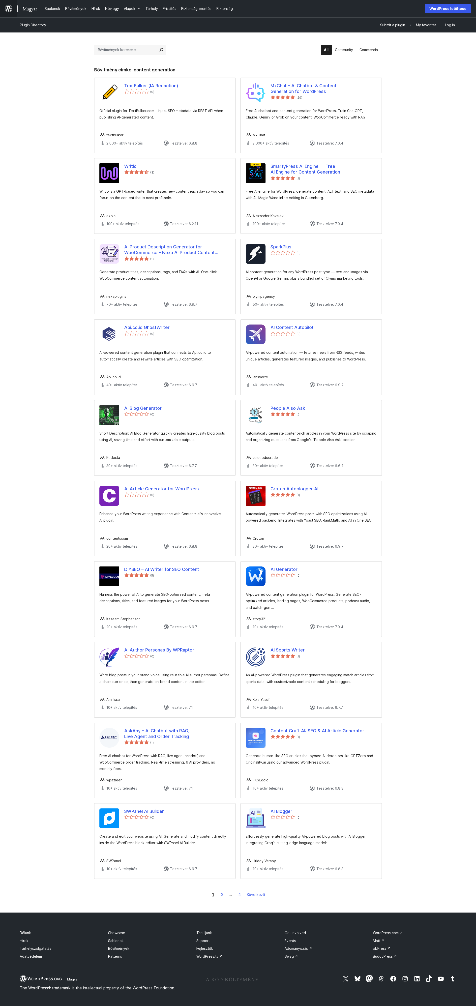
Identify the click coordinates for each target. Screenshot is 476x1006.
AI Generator (284, 569)
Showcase (116, 933)
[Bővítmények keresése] (161, 50)
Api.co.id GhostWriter (147, 327)
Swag (291, 956)
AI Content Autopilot (292, 327)
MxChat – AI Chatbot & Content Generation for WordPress (303, 88)
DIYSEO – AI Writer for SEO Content (161, 569)
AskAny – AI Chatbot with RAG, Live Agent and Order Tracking (156, 733)
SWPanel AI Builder (144, 811)
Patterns (115, 956)
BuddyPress (385, 956)
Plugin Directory (33, 25)
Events (290, 941)
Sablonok (116, 941)
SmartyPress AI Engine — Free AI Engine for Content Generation (305, 169)
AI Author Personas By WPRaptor (159, 649)
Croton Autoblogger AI (294, 488)
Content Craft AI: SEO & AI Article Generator (317, 730)
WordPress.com (388, 933)
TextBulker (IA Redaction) (151, 85)
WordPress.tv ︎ (209, 956)
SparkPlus (280, 246)
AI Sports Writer (287, 649)
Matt (379, 941)
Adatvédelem (31, 956)
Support (203, 941)
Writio (130, 166)
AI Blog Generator (143, 408)
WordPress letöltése (447, 8)
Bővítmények (118, 948)
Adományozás (298, 948)
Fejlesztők (204, 948)
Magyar (73, 979)
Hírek (24, 941)
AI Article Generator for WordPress (161, 488)
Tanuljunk (204, 933)
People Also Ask (287, 408)
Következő (256, 894)
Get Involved (295, 933)
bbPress (382, 948)
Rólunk (25, 933)
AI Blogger (281, 811)
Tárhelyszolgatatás (35, 948)
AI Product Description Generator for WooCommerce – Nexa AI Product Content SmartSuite (169, 250)
